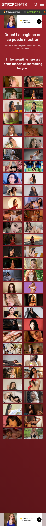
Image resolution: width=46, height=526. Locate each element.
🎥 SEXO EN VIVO (32, 12)
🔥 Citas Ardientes (11, 12)
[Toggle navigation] (42, 4)
